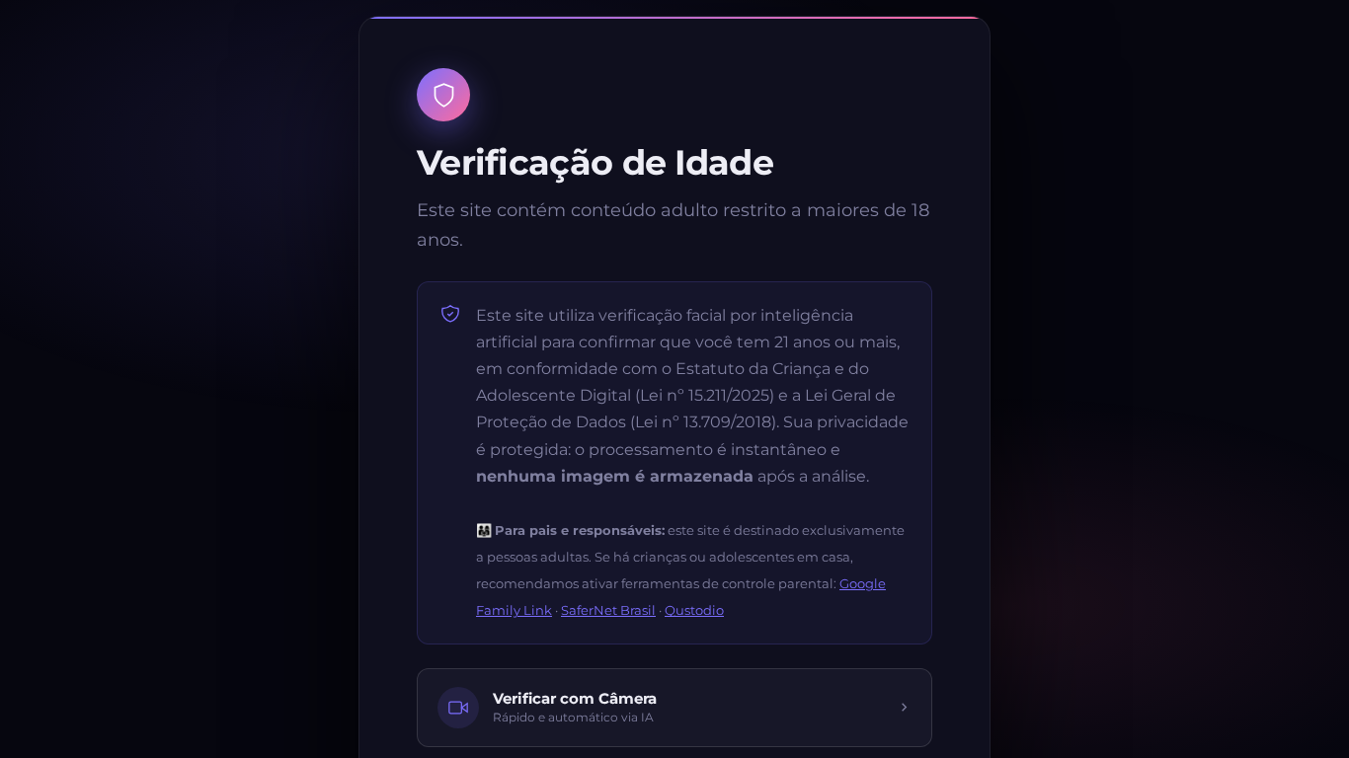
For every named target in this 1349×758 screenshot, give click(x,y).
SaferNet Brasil (608, 610)
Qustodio (694, 610)
